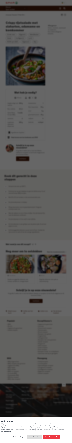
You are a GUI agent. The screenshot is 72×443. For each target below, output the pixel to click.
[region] (36, 430)
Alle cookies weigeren (35, 437)
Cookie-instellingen (18, 437)
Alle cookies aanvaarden (51, 437)
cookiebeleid (7, 431)
